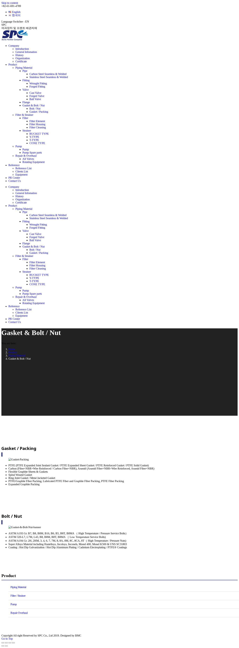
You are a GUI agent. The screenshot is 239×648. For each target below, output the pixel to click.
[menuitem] (14, 11)
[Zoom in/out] (13, 642)
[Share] (6, 642)
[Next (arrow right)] (6, 645)
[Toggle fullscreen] (9, 642)
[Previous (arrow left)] (2, 645)
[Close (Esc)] (2, 642)
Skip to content (9, 2)
